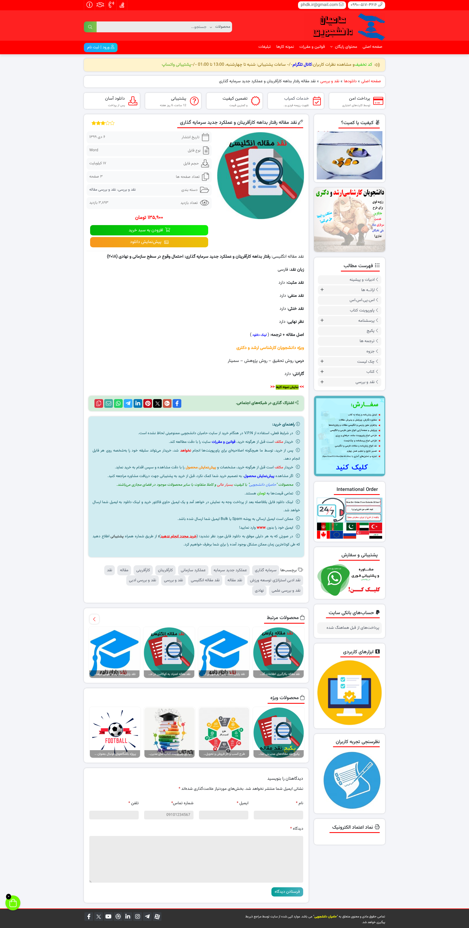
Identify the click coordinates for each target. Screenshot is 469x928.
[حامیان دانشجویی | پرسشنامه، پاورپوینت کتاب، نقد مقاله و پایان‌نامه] (344, 25)
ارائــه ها (368, 290)
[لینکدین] (128, 916)
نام (299, 803)
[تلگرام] (147, 916)
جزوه (370, 351)
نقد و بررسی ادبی (142, 580)
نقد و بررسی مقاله (102, 190)
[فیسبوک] (89, 916)
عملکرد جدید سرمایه (230, 570)
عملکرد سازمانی (193, 570)
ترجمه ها (367, 341)
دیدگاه (296, 829)
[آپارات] (157, 916)
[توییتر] (98, 916)
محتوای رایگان (345, 47)
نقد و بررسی (127, 190)
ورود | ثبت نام (99, 47)
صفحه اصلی (372, 47)
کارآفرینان (165, 570)
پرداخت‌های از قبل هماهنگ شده (353, 628)
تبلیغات (264, 47)
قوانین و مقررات (312, 47)
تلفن (133, 803)
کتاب (370, 372)
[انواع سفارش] (349, 436)
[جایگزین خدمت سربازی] (349, 220)
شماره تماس (182, 803)
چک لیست (366, 362)
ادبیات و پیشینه (362, 280)
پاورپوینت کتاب (362, 310)
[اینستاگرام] (137, 916)
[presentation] (94, 619)
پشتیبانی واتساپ (176, 64)
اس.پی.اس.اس (362, 300)
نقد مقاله (234, 580)
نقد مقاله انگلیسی (205, 580)
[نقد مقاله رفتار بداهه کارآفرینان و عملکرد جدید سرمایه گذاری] (260, 175)
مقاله (124, 570)
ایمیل (242, 803)
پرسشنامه (366, 321)
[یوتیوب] (108, 916)
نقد (109, 570)
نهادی (259, 591)
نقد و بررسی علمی (286, 591)
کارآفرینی (143, 570)
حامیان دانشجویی (262, 485)
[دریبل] (118, 916)
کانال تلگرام (302, 64)
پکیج (371, 331)
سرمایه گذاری (266, 570)
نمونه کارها (285, 47)
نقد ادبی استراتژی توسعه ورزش (275, 580)
